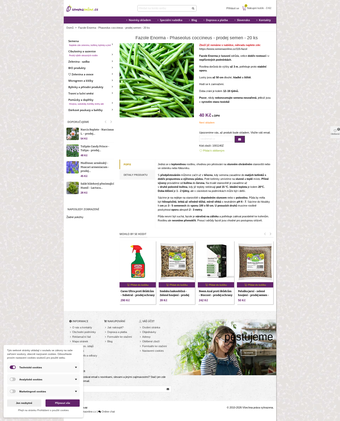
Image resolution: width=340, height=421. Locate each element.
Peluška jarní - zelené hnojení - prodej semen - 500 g (253, 295)
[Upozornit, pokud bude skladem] (240, 139)
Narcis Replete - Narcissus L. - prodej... (97, 131)
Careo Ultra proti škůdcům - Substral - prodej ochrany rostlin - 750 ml (138, 295)
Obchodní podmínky (84, 331)
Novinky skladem (140, 20)
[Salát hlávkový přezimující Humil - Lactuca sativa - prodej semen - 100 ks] (72, 188)
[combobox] (164, 8)
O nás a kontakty (82, 327)
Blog (194, 20)
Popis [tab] (127, 164)
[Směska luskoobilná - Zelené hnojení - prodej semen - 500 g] (177, 261)
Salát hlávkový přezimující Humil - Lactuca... (97, 185)
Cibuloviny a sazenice (83, 53)
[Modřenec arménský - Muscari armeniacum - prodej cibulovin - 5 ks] (72, 167)
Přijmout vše (62, 403)
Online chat (108, 411)
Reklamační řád (81, 336)
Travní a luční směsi (81, 93)
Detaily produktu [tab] (136, 174)
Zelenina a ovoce (83, 74)
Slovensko (243, 20)
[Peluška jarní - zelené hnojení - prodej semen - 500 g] (255, 261)
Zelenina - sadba (79, 61)
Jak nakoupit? (115, 327)
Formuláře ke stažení (119, 336)
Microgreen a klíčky (80, 80)
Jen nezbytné (24, 403)
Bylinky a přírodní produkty (85, 87)
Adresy (146, 336)
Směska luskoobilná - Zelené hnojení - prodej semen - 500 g (174, 295)
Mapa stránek (80, 341)
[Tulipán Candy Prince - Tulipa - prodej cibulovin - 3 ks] (72, 150)
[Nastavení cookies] (140, 351)
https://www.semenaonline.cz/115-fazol (223, 48)
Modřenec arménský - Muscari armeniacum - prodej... (95, 167)
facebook (248, 353)
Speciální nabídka (171, 20)
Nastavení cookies (153, 350)
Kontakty (265, 20)
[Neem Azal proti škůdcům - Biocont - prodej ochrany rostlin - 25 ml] (216, 261)
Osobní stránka (151, 327)
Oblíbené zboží (151, 341)
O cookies (78, 350)
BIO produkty (77, 68)
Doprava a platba (217, 20)
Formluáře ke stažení (154, 346)
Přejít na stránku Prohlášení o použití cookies (43, 410)
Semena (89, 43)
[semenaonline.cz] (87, 8)
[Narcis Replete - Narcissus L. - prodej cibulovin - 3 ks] (72, 134)
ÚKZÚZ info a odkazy (84, 355)
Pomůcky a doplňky (86, 101)
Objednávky (149, 331)
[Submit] (193, 8)
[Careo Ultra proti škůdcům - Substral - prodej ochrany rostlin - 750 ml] (138, 261)
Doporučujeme (78, 122)
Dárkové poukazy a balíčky (85, 110)
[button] (105, 121)
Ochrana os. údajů (83, 346)
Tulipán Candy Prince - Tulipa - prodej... (95, 148)
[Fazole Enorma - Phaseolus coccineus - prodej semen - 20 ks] (157, 79)
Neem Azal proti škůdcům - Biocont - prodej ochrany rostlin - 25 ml (215, 295)
